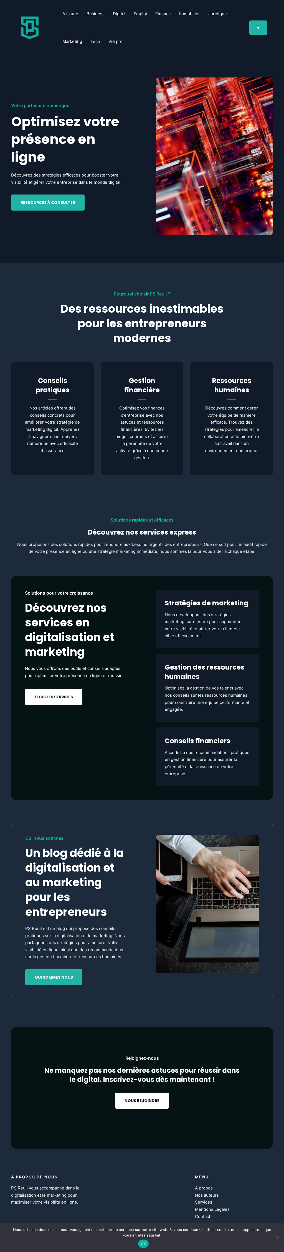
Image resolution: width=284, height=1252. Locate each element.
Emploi (140, 13)
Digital (119, 13)
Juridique (217, 13)
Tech (95, 41)
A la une (70, 13)
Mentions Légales (212, 1209)
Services (203, 1202)
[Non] (277, 1237)
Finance (163, 13)
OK (143, 1243)
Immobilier (189, 13)
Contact (202, 1216)
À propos (204, 1188)
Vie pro (115, 41)
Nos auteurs (207, 1195)
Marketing (72, 41)
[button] (258, 27)
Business (96, 13)
